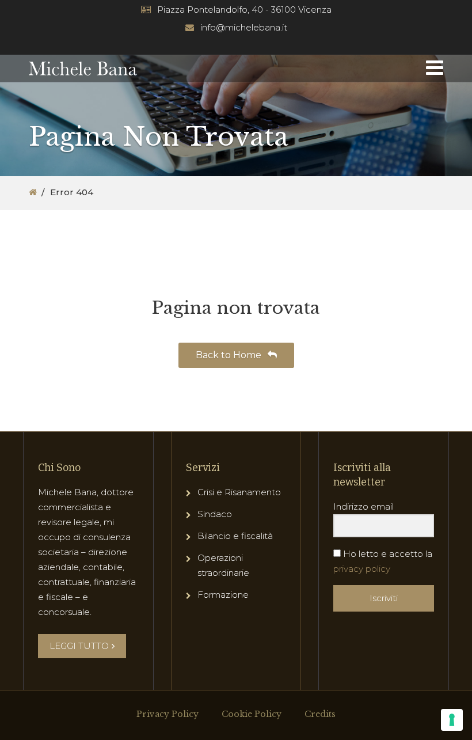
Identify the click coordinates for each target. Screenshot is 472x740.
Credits (320, 714)
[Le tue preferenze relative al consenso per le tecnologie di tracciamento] (452, 720)
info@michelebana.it (243, 27)
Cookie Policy (251, 714)
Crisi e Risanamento (239, 492)
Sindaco (214, 513)
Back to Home (230, 355)
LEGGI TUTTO (79, 645)
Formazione (223, 594)
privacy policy (361, 568)
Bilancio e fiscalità (235, 535)
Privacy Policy (167, 714)
